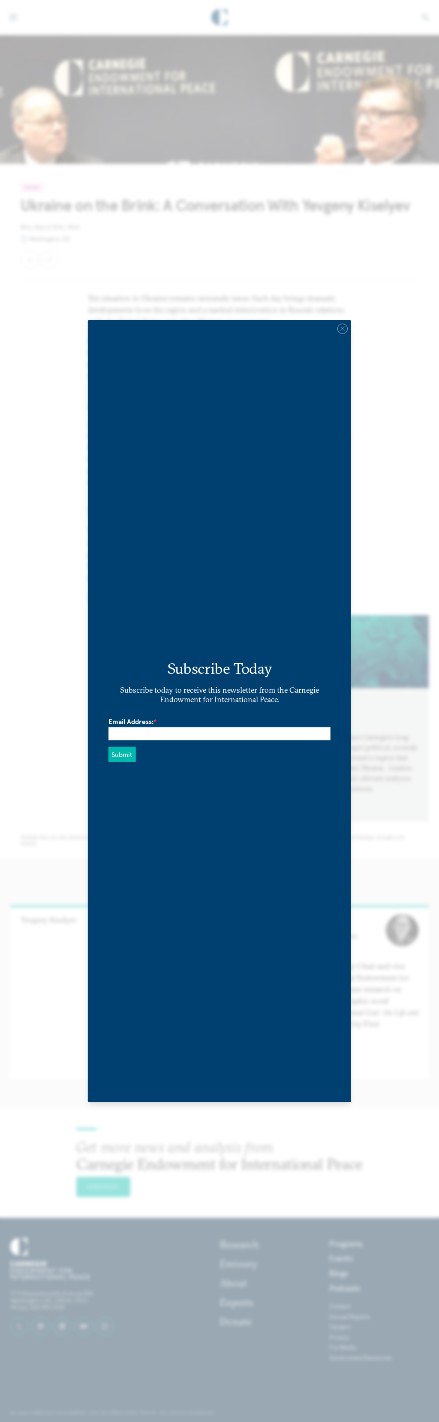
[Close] (342, 328)
